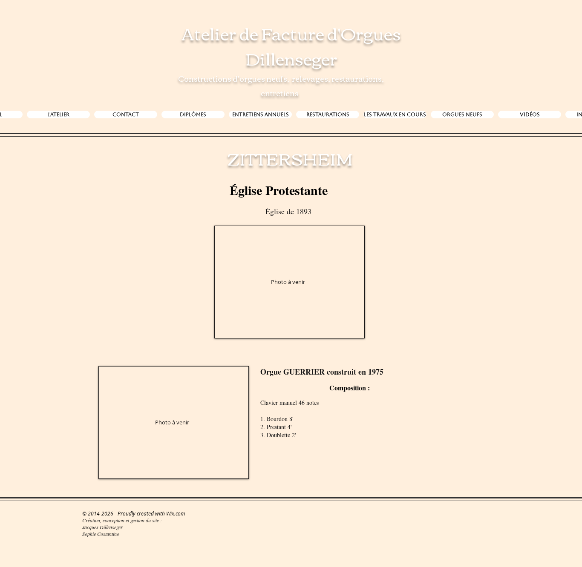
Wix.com (175, 513)
